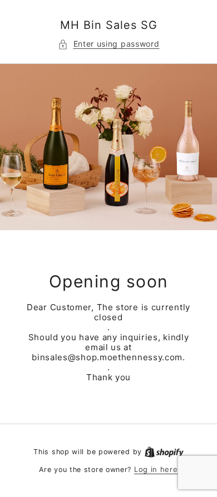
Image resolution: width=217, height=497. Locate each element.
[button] (109, 44)
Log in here (156, 469)
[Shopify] (164, 451)
